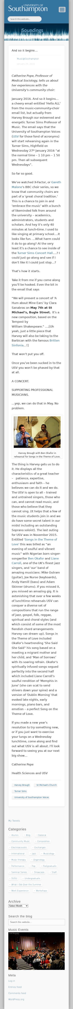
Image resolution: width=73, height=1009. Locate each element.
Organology (39, 860)
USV (16, 136)
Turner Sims (20, 791)
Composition (43, 841)
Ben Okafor (36, 558)
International (17, 853)
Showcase (39, 872)
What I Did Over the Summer (26, 884)
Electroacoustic (19, 847)
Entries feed (15, 987)
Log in (11, 981)
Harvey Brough (22, 785)
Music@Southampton (28, 59)
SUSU (14, 878)
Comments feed (17, 993)
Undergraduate (32, 878)
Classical (42, 835)
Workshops (41, 891)
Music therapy (18, 860)
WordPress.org (16, 999)
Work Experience (20, 891)
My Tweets (14, 820)
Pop (33, 866)
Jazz (34, 853)
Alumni (15, 835)
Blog (28, 835)
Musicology (48, 853)
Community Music (20, 841)
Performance (17, 866)
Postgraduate (49, 866)
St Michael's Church (46, 785)
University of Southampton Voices (31, 797)
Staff (54, 872)
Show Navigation (62, 9)
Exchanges (39, 847)
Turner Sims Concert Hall (35, 253)
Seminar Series (19, 872)
